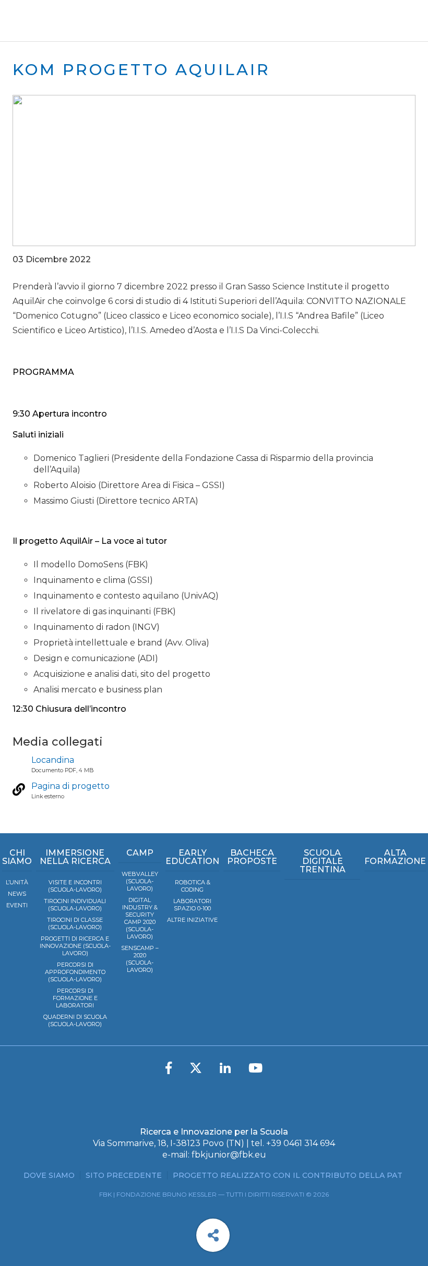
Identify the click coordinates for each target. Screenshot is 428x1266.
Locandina (52, 760)
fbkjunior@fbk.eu (229, 1155)
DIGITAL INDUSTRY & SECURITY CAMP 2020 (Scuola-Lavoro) (140, 918)
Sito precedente (124, 1175)
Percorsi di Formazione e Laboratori (75, 998)
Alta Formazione (395, 857)
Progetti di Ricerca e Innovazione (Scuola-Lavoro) (75, 946)
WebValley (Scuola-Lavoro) (140, 881)
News (17, 893)
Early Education (192, 857)
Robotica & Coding (192, 886)
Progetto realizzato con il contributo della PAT (287, 1175)
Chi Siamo (17, 857)
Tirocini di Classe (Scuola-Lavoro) (75, 923)
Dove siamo (49, 1175)
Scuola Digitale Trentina (323, 861)
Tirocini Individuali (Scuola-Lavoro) (75, 904)
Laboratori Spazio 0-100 (192, 904)
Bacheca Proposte (252, 857)
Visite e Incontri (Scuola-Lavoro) (75, 886)
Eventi (17, 905)
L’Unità (17, 882)
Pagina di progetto (70, 786)
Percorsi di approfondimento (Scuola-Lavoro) (75, 972)
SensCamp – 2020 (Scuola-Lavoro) (140, 958)
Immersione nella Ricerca (75, 857)
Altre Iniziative (192, 919)
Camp (139, 853)
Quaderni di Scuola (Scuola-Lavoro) (75, 1020)
